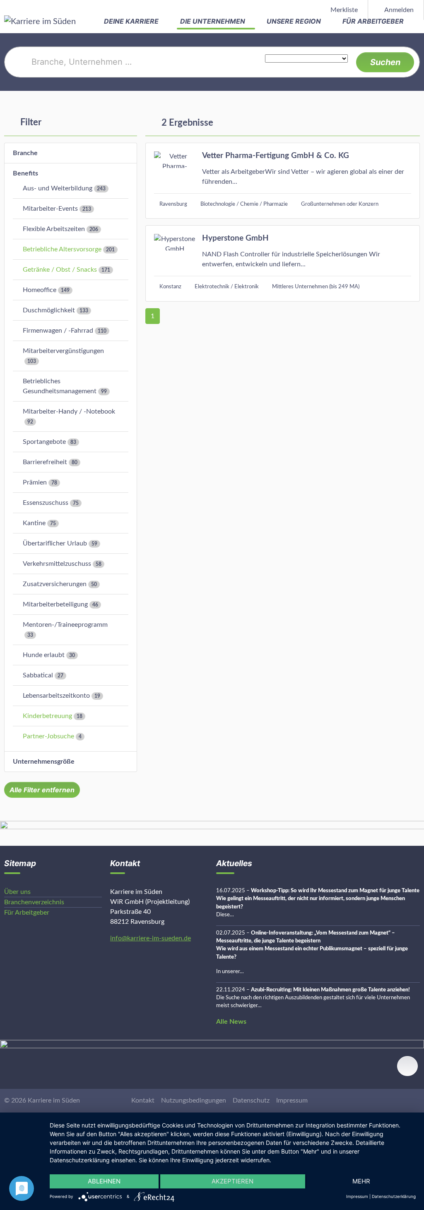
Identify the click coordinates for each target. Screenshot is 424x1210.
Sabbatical (38, 675)
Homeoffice (39, 290)
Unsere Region (295, 21)
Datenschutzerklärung (394, 1196)
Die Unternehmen (213, 21)
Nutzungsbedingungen (193, 1100)
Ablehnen (104, 1181)
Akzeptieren (232, 1181)
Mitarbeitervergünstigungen (63, 351)
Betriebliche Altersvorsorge (62, 249)
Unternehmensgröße (44, 761)
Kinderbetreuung (47, 716)
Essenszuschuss (45, 502)
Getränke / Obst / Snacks (60, 269)
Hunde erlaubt (44, 655)
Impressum (292, 1100)
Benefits (25, 173)
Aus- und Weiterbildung (57, 188)
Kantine (34, 523)
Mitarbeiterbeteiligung (55, 604)
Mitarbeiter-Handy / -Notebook (69, 411)
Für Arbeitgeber (373, 21)
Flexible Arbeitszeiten (54, 229)
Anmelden (398, 10)
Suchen (385, 62)
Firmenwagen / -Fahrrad (58, 330)
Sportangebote (44, 441)
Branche (25, 153)
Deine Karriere (132, 21)
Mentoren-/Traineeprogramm (65, 624)
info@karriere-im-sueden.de (150, 938)
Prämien (35, 482)
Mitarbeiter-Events (50, 208)
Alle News (231, 1021)
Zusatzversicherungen (55, 584)
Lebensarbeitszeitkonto (56, 695)
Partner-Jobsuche (48, 736)
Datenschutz (251, 1100)
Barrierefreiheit (45, 462)
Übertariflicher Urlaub (55, 543)
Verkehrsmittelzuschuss (57, 563)
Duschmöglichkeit (49, 310)
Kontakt (142, 1100)
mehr (361, 1181)
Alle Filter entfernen (42, 790)
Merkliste (343, 10)
